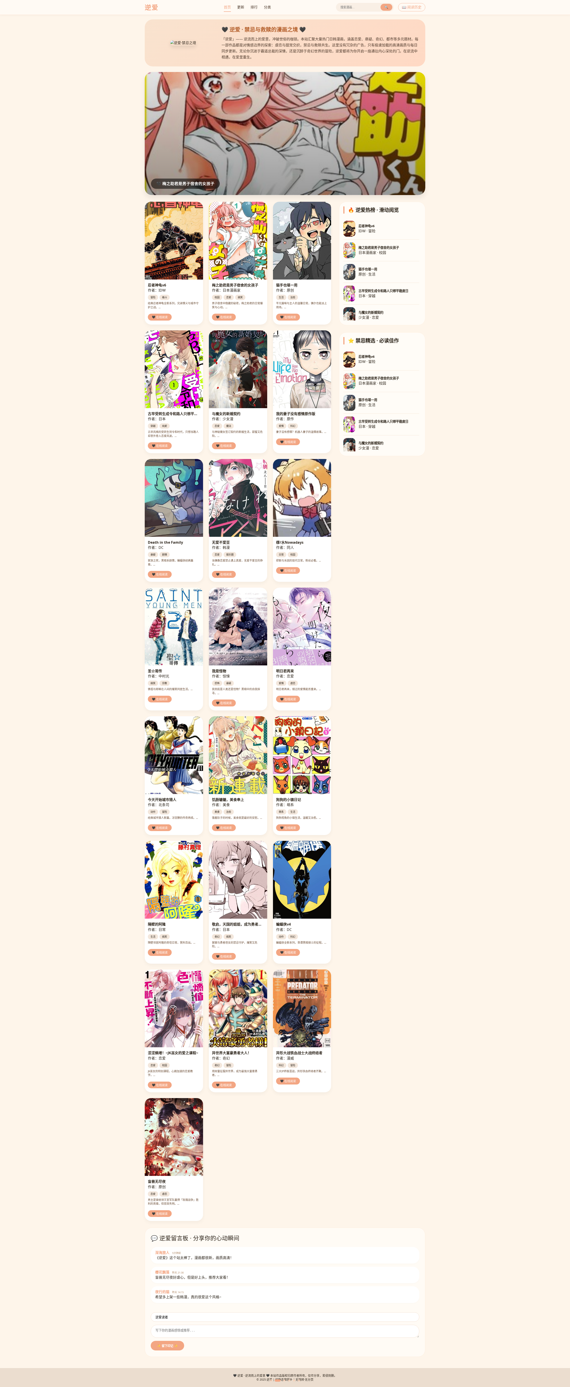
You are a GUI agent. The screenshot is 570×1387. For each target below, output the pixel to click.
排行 (254, 7)
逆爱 (152, 7)
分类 (267, 7)
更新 (240, 7)
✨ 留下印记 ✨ (167, 1346)
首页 (227, 7)
